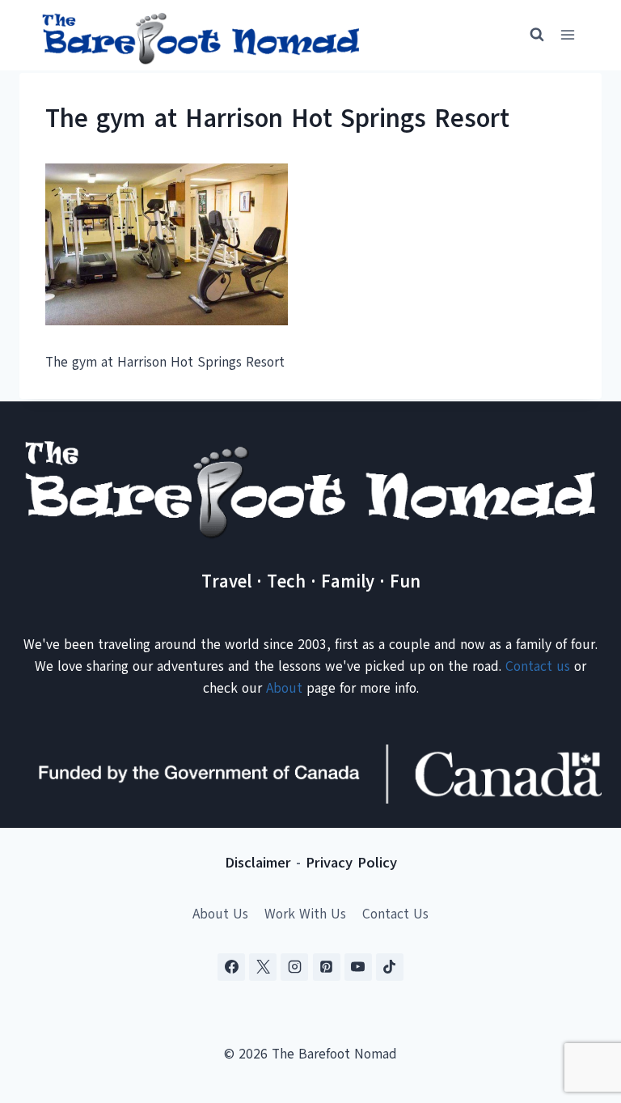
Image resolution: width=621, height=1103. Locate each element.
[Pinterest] (326, 967)
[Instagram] (294, 967)
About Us (220, 914)
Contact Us (395, 914)
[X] (263, 967)
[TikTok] (389, 967)
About (284, 688)
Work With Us (305, 914)
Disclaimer (258, 862)
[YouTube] (358, 967)
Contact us (537, 666)
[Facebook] (231, 967)
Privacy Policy (351, 862)
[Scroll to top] (580, 1010)
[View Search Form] (529, 35)
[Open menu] (567, 35)
